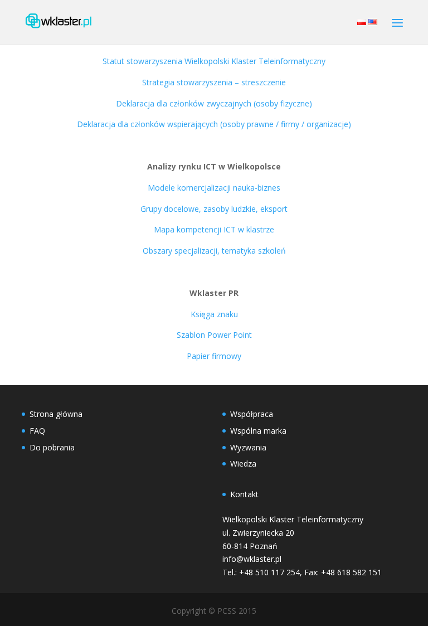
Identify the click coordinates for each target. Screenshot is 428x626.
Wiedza (243, 463)
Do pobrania (52, 447)
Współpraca (251, 414)
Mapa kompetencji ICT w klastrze (214, 229)
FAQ (37, 430)
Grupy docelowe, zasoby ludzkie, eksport (214, 208)
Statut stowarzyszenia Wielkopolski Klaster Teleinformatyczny (214, 61)
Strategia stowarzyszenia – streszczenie (214, 82)
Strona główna (56, 414)
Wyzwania (248, 447)
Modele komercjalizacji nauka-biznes (214, 187)
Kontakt (244, 494)
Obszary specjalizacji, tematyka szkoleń (214, 250)
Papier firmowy (214, 356)
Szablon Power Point (214, 334)
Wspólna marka (258, 430)
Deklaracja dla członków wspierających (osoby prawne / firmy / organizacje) (214, 124)
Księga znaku (214, 314)
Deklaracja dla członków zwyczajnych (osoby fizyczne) (214, 103)
